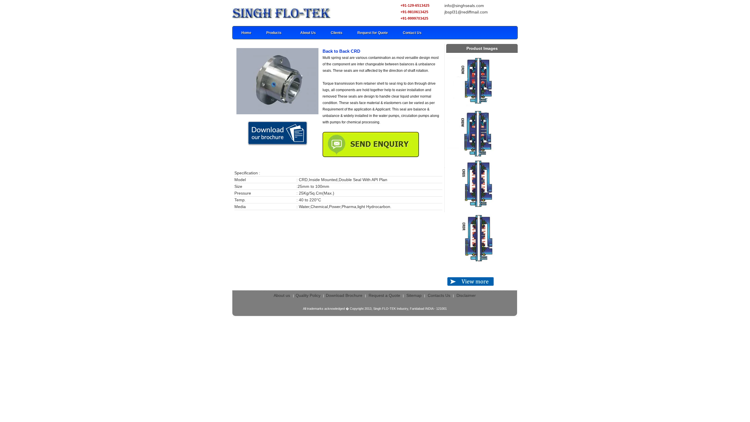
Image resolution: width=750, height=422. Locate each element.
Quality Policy (308, 295)
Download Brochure (344, 295)
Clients (336, 33)
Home (246, 33)
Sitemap (414, 295)
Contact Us (412, 33)
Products (274, 33)
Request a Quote (384, 295)
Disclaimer (466, 295)
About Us (308, 33)
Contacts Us (439, 295)
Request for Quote (372, 33)
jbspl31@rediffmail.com (466, 12)
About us (282, 295)
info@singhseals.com (464, 5)
